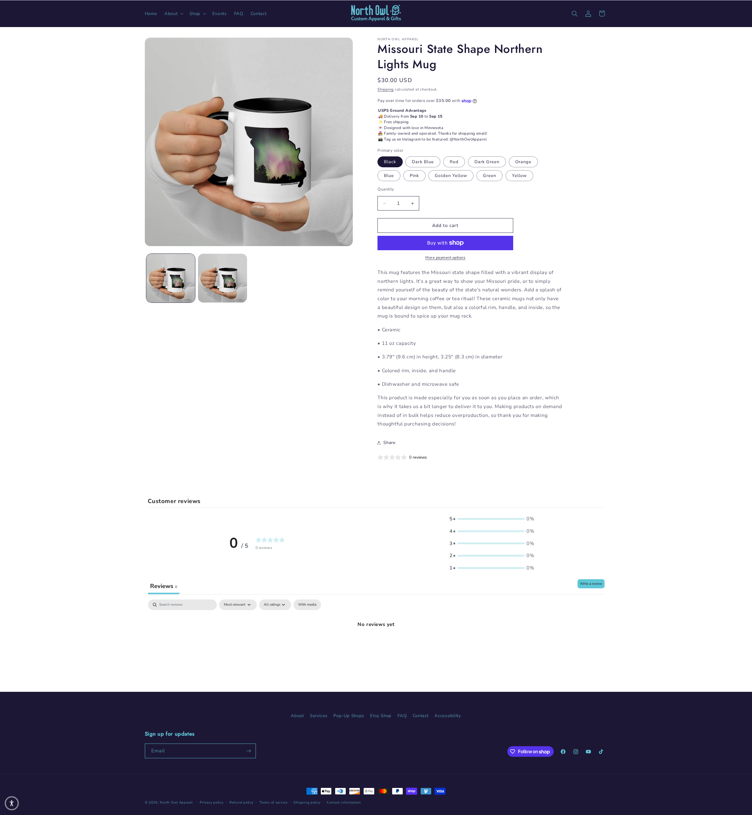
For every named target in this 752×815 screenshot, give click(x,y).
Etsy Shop (381, 716)
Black (390, 162)
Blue (389, 175)
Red (454, 162)
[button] (173, 13)
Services (319, 716)
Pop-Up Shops (348, 716)
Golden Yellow (451, 175)
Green (489, 175)
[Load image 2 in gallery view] (222, 278)
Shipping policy (306, 802)
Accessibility (447, 716)
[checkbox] (307, 604)
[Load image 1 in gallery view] (170, 278)
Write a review (591, 583)
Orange (523, 162)
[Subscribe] (248, 751)
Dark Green (487, 162)
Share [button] (389, 442)
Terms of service (273, 802)
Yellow (519, 175)
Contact (421, 716)
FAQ (402, 716)
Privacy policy (211, 802)
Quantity (385, 189)
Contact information (344, 802)
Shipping (385, 89)
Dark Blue (423, 162)
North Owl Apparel (176, 802)
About (297, 716)
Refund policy (241, 802)
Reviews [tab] (163, 586)
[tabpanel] (376, 644)
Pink (414, 175)
